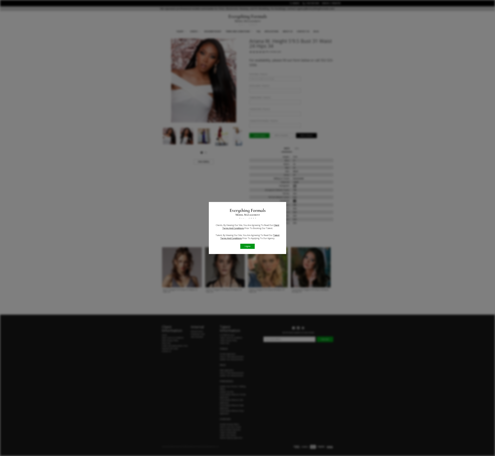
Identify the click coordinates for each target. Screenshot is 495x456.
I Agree (247, 246)
